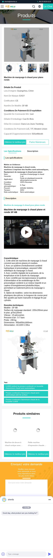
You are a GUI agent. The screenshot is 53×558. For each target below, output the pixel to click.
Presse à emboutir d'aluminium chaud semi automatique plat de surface (22, 394)
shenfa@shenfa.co (10, 1)
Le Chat (48, 6)
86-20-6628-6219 (45, 1)
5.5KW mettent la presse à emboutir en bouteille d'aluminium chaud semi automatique (24, 387)
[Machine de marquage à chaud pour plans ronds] (26, 44)
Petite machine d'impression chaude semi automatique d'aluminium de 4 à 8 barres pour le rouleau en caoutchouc (38, 444)
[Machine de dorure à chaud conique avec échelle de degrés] (15, 430)
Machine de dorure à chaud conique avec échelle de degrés (13, 444)
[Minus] (49, 499)
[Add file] (3, 554)
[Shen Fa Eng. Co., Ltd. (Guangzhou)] (10, 6)
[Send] (50, 554)
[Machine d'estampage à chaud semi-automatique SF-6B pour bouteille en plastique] (26, 232)
